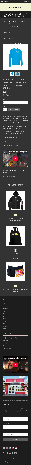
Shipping (5, 340)
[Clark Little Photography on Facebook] (10, 448)
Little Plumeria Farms (9, 126)
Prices (4, 323)
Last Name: (6, 423)
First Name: (6, 416)
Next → (19, 43)
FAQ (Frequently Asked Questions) (12, 338)
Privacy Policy (7, 343)
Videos (4, 318)
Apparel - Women (14, 22)
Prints (4, 306)
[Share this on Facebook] (9, 176)
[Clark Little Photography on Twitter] (7, 448)
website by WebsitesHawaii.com (11, 462)
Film (4, 313)
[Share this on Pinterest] (11, 176)
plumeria (5, 172)
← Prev (12, 43)
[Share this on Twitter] (7, 176)
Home (4, 303)
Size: (4, 99)
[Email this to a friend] (14, 176)
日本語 (4, 328)
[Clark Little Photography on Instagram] (4, 448)
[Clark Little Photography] (15, 14)
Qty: (4, 106)
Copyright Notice (7, 348)
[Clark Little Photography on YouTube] (13, 448)
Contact (5, 326)
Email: (4, 431)
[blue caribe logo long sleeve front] (15, 57)
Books (4, 311)
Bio (3, 316)
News (4, 321)
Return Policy (6, 345)
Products (5, 308)
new (22, 170)
